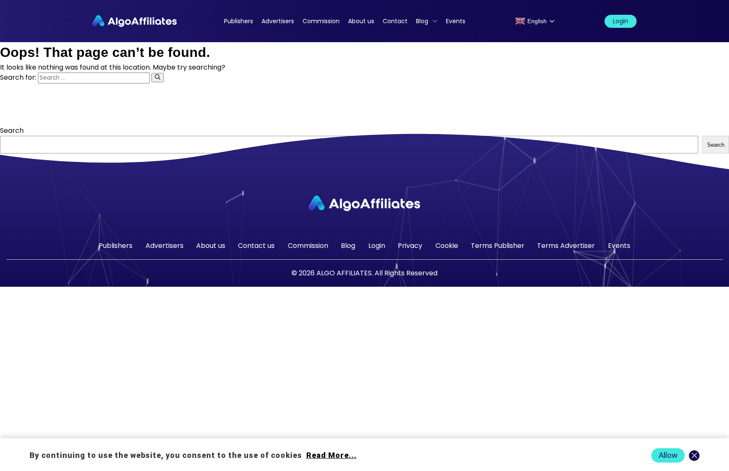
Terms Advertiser (566, 245)
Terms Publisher (497, 245)
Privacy (410, 245)
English (537, 21)
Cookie (446, 245)
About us (361, 21)
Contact (395, 21)
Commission (321, 21)
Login (620, 21)
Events (455, 21)
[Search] (157, 77)
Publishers (238, 21)
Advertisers (278, 21)
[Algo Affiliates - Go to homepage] (134, 21)
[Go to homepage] (364, 203)
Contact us (256, 245)
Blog (422, 21)
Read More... (331, 455)
